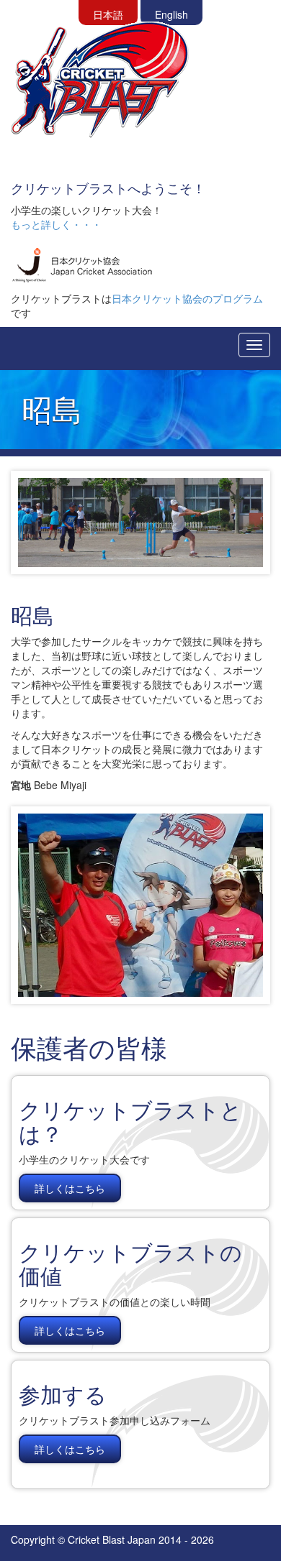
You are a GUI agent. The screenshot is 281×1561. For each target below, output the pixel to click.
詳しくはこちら (70, 1188)
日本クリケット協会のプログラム (187, 298)
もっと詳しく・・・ (56, 224)
